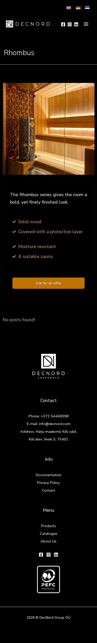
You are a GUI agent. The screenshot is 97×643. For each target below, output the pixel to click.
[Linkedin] (76, 24)
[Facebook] (63, 24)
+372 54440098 (55, 416)
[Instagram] (69, 24)
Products (48, 525)
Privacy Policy (48, 482)
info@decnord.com (54, 423)
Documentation (48, 474)
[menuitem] (68, 7)
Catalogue (48, 533)
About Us (48, 541)
